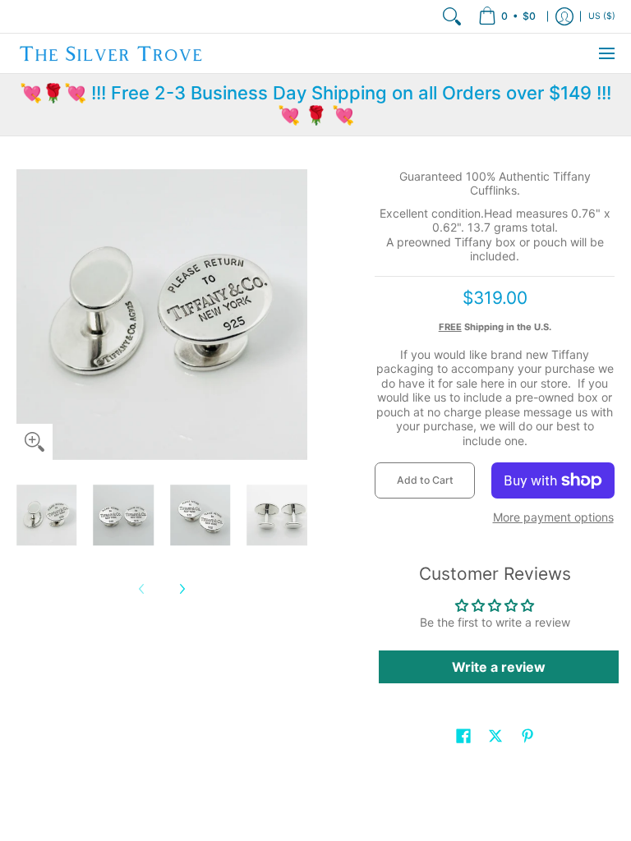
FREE (450, 327)
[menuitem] (507, 16)
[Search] (452, 16)
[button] (463, 735)
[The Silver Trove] (110, 53)
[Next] (182, 589)
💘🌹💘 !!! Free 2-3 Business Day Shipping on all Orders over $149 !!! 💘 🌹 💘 (315, 104)
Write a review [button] (499, 667)
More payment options (553, 517)
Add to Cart (425, 480)
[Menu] (606, 53)
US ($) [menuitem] (601, 16)
